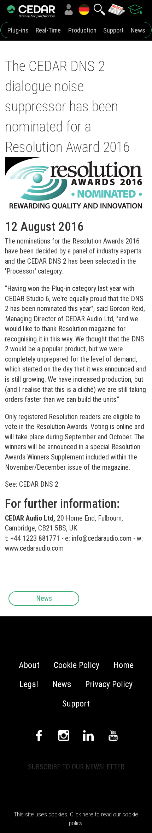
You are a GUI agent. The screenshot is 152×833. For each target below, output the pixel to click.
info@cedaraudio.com (101, 538)
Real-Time (48, 30)
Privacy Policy (109, 684)
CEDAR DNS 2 (38, 484)
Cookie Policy (76, 665)
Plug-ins (18, 30)
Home (123, 665)
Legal (28, 684)
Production (82, 30)
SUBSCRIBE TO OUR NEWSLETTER (76, 767)
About (29, 665)
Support (113, 30)
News (138, 30)
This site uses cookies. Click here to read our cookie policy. (76, 819)
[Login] (68, 10)
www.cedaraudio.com (34, 548)
